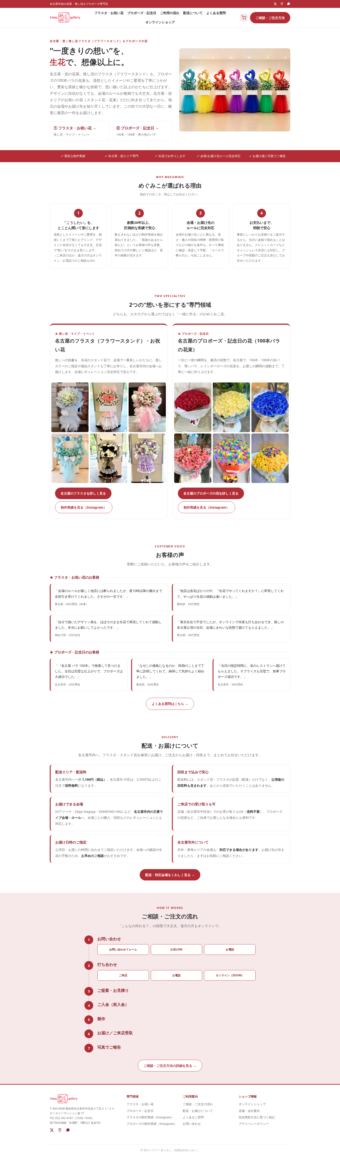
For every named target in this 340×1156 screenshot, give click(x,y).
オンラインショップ (160, 22)
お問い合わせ (192, 1124)
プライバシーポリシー (254, 1124)
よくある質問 (216, 13)
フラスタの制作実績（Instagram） (150, 1117)
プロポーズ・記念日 (141, 13)
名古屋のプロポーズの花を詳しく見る (210, 493)
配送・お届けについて (198, 1111)
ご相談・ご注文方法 (270, 17)
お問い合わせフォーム (123, 949)
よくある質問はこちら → (170, 703)
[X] (275, 4)
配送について (193, 13)
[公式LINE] (288, 4)
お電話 (230, 949)
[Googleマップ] (282, 4)
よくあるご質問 (193, 1117)
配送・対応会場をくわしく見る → (170, 875)
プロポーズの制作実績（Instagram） (152, 1124)
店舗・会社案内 (249, 1111)
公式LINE (176, 949)
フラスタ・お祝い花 (109, 13)
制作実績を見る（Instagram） (84, 507)
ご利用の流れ (169, 13)
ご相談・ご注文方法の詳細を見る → (170, 1065)
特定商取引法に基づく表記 (257, 1117)
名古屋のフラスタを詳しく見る (83, 493)
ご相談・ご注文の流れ (198, 1104)
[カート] (244, 17)
